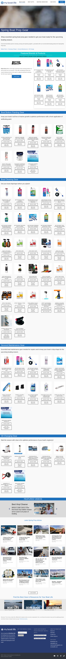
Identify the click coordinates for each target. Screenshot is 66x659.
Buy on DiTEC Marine (20, 257)
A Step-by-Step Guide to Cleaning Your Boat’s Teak (24, 538)
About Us (52, 630)
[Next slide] (56, 509)
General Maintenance (23, 49)
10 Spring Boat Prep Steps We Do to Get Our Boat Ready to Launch (57, 537)
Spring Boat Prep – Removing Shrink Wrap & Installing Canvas (7, 559)
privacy (2, 656)
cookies (10, 656)
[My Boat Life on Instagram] (57, 655)
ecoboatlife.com (54, 646)
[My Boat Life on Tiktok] (64, 655)
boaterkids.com (53, 641)
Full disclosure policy (23, 618)
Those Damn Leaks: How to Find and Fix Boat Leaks (40, 580)
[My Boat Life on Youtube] (54, 655)
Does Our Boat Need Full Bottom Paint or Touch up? (57, 558)
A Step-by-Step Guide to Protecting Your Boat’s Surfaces (8, 538)
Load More (33, 592)
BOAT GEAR (22, 1)
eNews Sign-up (53, 636)
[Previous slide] (9, 509)
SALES (61, 1)
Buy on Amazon (39, 79)
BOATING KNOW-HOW (42, 1)
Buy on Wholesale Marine (33, 171)
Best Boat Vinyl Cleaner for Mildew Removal (23, 558)
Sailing (44, 582)
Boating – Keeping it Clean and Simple (57, 582)
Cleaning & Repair (12, 49)
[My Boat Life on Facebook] (60, 655)
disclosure (6, 656)
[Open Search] (64, 4)
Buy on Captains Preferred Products (6, 336)
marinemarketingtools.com (56, 645)
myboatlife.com (53, 643)
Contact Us (52, 634)
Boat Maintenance (6, 541)
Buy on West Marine (20, 465)
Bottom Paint (4, 49)
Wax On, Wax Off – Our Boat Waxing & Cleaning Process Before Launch (41, 560)
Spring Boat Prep (39, 583)
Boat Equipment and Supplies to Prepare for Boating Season (24, 581)
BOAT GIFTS (31, 1)
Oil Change (31, 49)
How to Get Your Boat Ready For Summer (8, 580)
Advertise (52, 632)
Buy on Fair (46, 311)
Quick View (38, 75)
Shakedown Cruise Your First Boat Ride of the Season (41, 537)
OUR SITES (53, 1)
